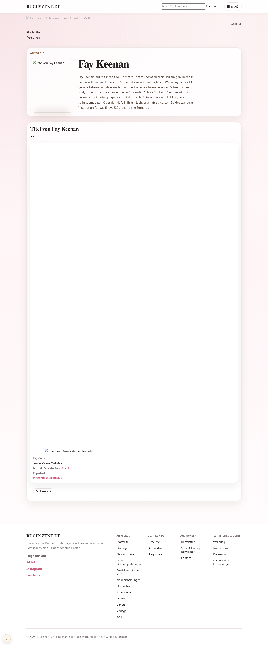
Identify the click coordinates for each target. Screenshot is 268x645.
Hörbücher (123, 586)
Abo (119, 617)
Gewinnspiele (125, 554)
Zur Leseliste (43, 491)
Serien (121, 604)
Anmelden (155, 548)
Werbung (219, 542)
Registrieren (156, 554)
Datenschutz (221, 554)
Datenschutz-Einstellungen (221, 562)
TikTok (31, 562)
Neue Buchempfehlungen (129, 562)
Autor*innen (125, 592)
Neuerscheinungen (129, 580)
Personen (33, 37)
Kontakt (186, 558)
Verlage (121, 611)
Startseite (33, 32)
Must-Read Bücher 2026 (128, 571)
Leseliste (154, 542)
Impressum (220, 548)
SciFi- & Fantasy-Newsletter (191, 549)
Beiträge (122, 548)
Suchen (211, 6)
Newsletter (188, 542)
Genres (121, 598)
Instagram (34, 569)
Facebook (33, 575)
